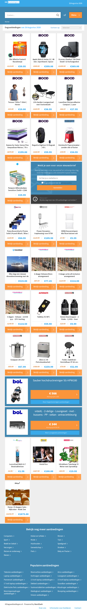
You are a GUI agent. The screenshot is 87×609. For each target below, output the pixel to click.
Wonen (60, 536)
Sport (6, 540)
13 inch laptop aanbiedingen (42, 579)
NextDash (38, 604)
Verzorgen (8, 547)
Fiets (33, 551)
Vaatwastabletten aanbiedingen (43, 587)
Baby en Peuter (64, 551)
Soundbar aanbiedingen (67, 583)
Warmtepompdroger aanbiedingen (12, 592)
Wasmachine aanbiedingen (41, 572)
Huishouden (35, 543)
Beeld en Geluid (10, 543)
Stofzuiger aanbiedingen (40, 576)
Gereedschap (36, 547)
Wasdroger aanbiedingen (67, 587)
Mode (33, 540)
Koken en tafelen (37, 536)
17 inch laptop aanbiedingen (15, 583)
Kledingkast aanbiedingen (41, 591)
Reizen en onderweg (12, 551)
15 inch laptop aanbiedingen (69, 579)
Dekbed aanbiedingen (39, 583)
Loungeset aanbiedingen (67, 576)
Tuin (59, 540)
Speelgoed (62, 543)
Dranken (61, 547)
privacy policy (66, 183)
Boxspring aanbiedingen (67, 591)
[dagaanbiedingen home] (11, 2)
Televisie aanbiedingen (13, 572)
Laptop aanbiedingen (12, 576)
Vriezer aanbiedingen (39, 595)
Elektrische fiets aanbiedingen (16, 587)
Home (7, 22)
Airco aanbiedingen (65, 572)
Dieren (6, 555)
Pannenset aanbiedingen (13, 579)
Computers (8, 536)
